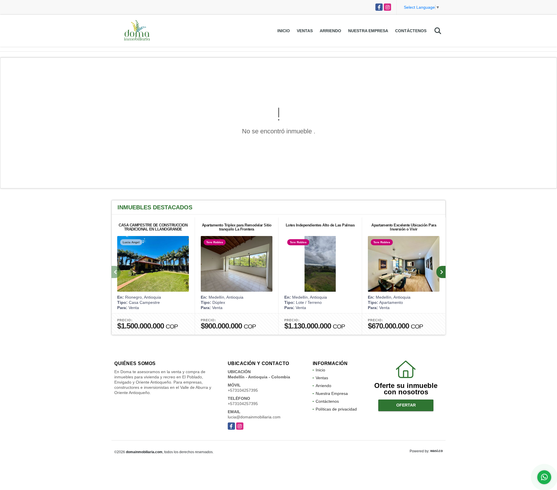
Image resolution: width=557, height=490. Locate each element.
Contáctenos (410, 30)
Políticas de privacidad (336, 409)
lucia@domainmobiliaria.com (254, 417)
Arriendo (330, 30)
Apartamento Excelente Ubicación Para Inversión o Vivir (403, 227)
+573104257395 (243, 390)
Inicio (283, 30)
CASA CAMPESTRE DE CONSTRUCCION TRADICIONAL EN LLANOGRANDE (153, 227)
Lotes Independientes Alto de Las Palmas (320, 225)
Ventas (305, 30)
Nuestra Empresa (368, 30)
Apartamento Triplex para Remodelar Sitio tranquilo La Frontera (237, 227)
